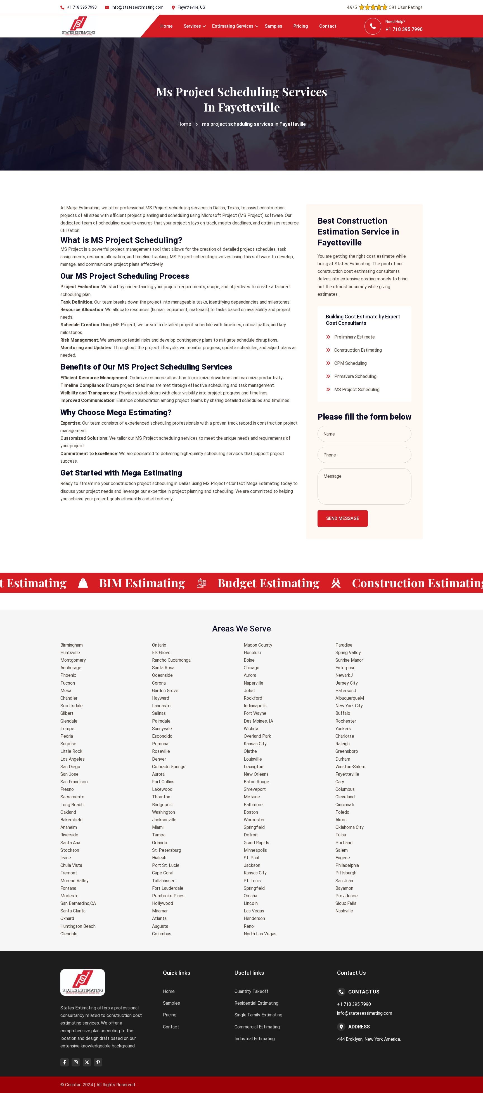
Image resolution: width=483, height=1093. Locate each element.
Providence (346, 895)
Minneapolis (255, 850)
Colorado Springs (168, 766)
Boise (249, 660)
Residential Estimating (256, 1003)
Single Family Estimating (258, 1015)
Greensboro (346, 751)
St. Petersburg (166, 850)
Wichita (251, 728)
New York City (349, 705)
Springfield (254, 827)
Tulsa (340, 835)
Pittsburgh (345, 873)
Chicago (251, 667)
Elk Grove (161, 652)
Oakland (68, 812)
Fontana (68, 888)
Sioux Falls (345, 903)
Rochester (345, 721)
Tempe (67, 728)
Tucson (67, 683)
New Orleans (256, 774)
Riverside (69, 835)
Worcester (254, 819)
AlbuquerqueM (349, 698)
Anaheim (68, 827)
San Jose (69, 774)
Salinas (159, 713)
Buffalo (342, 713)
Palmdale (161, 721)
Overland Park (257, 736)
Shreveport (255, 789)
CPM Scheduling (350, 363)
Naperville (253, 683)
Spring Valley (348, 652)
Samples (273, 26)
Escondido (162, 736)
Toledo (342, 812)
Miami (158, 827)
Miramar (160, 911)
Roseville (161, 751)
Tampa (158, 835)
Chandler (68, 698)
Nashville (344, 911)
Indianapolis (255, 705)
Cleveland (345, 796)
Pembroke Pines (168, 895)
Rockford (253, 698)
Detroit (251, 835)
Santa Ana (70, 842)
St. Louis (252, 880)
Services (192, 26)
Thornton (161, 796)
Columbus (161, 933)
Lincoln (251, 903)
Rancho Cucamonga (171, 660)
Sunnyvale (162, 728)
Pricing (300, 26)
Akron (341, 819)
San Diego (70, 766)
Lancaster (162, 705)
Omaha (250, 895)
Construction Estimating (358, 350)
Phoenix (68, 675)
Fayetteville (347, 774)
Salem (341, 850)
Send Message (342, 518)
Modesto (69, 895)
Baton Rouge (256, 781)
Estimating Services (233, 26)
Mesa (65, 690)
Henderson (254, 918)
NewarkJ (344, 675)
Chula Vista (71, 865)
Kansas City (255, 743)
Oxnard (67, 918)
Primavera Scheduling (355, 376)
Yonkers (343, 728)
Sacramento (72, 796)
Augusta (160, 926)
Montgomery (73, 660)
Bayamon (344, 888)
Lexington (253, 766)
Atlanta (159, 918)
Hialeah (159, 857)
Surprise (68, 743)
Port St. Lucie (165, 865)
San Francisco (74, 781)
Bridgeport (162, 804)
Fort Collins (163, 781)
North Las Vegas (260, 933)
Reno (249, 926)
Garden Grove (165, 690)
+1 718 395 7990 (82, 7)
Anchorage (70, 667)
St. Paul (251, 857)
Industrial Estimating (255, 1038)
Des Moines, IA (258, 721)
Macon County (258, 645)
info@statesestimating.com (138, 7)
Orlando (159, 842)
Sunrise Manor (349, 660)
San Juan (344, 880)
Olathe (250, 751)
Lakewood (162, 789)
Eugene (342, 857)
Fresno (67, 789)
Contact (328, 26)
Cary (339, 781)
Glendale (68, 721)
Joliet (249, 690)
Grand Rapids (256, 842)
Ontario (159, 645)
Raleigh (342, 743)
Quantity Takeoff (252, 991)
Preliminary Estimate (354, 337)
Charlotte (344, 736)
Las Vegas (254, 911)
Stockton (69, 850)
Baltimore (253, 804)
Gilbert (67, 713)
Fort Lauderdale (167, 888)
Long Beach (72, 804)
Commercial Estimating (257, 1027)
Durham (342, 759)
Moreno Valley (74, 880)
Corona (159, 683)
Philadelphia (347, 865)
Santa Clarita (73, 911)
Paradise (343, 645)
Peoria (66, 736)
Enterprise (345, 667)
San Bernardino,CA (78, 903)
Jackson (252, 865)
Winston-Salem (350, 766)
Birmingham (71, 645)
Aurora (158, 774)
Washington (163, 812)
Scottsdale (71, 705)
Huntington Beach (78, 926)
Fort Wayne (255, 713)
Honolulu (252, 652)
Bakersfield (71, 819)
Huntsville (70, 652)
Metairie (252, 796)
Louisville (253, 759)
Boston (251, 812)
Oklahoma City (349, 827)
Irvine (65, 857)
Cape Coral (162, 873)
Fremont (68, 873)
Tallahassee (164, 880)
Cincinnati (344, 804)
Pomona (160, 743)
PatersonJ (345, 690)
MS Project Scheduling (357, 389)
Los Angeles (72, 759)
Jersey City (346, 683)
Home (166, 26)
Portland (343, 842)
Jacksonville (164, 819)
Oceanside (162, 675)
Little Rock (71, 751)
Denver (159, 759)
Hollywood (162, 903)
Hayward (160, 698)
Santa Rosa (163, 667)
